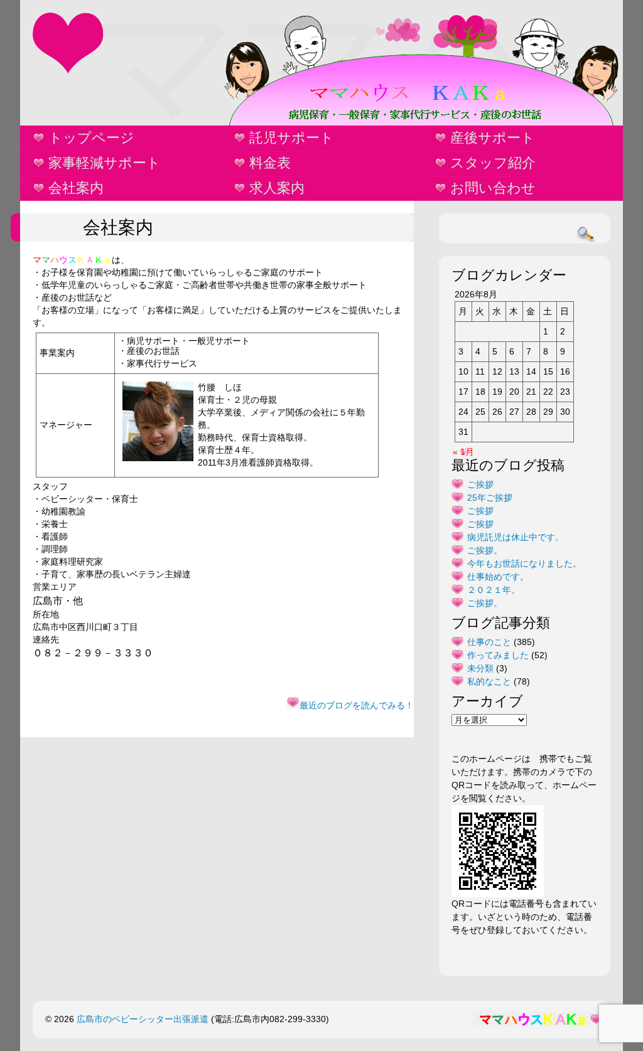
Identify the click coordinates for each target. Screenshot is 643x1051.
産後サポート (492, 138)
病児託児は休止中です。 (515, 537)
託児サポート (291, 138)
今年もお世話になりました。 (524, 563)
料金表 (270, 163)
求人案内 (277, 188)
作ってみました (498, 655)
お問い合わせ (493, 188)
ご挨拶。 (484, 550)
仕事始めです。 (498, 577)
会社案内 (76, 188)
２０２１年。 (493, 590)
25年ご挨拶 (489, 498)
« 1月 (463, 452)
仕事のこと (489, 642)
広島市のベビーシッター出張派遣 (142, 1019)
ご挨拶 (480, 484)
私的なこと (489, 681)
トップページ (91, 138)
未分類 (480, 668)
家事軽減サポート (104, 163)
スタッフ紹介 (493, 163)
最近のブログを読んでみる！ (357, 705)
